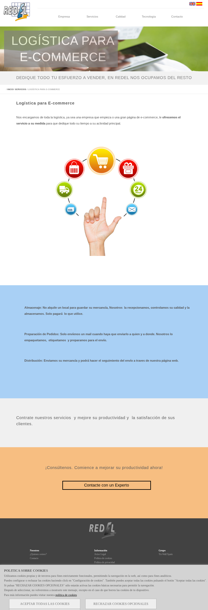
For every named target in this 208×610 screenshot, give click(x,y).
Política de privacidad (104, 562)
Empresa (64, 16)
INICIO (10, 89)
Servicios (92, 16)
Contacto (177, 16)
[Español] (199, 4)
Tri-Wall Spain (166, 554)
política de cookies (66, 595)
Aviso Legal (100, 554)
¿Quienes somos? (38, 554)
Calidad (121, 16)
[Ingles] (192, 4)
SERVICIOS (20, 89)
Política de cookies (103, 558)
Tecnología (149, 16)
